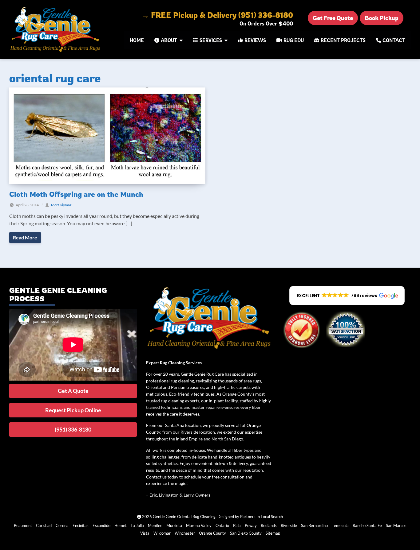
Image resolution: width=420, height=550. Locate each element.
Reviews (255, 40)
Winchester (185, 533)
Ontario (222, 525)
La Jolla (137, 525)
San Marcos (396, 525)
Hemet (120, 525)
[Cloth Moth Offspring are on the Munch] (107, 135)
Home (137, 40)
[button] (347, 295)
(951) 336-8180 (73, 429)
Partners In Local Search (261, 516)
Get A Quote (73, 390)
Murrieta (174, 525)
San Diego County (246, 533)
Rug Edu (293, 40)
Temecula (340, 525)
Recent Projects (343, 40)
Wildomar (162, 533)
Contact (393, 40)
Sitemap (273, 533)
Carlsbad (44, 525)
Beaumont (23, 525)
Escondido (101, 525)
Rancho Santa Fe (367, 525)
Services (211, 40)
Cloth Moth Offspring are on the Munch (76, 194)
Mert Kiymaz (61, 205)
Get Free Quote (333, 17)
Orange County (212, 533)
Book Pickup (381, 17)
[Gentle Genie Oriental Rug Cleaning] (56, 29)
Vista (144, 533)
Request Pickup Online (73, 410)
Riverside (289, 525)
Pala (237, 525)
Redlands (269, 525)
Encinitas (81, 525)
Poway (251, 525)
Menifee (155, 525)
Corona (62, 525)
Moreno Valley (199, 525)
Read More (25, 237)
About (169, 40)
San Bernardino (314, 525)
